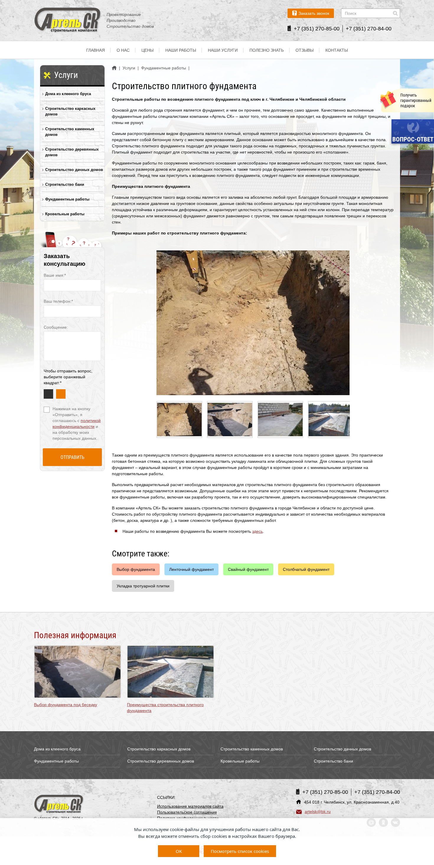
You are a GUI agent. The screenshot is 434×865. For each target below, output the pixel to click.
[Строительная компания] (59, 804)
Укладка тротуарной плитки (143, 586)
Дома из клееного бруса (68, 94)
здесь (257, 531)
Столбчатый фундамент (306, 569)
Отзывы (305, 50)
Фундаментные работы (67, 199)
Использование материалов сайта (190, 806)
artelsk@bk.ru (318, 811)
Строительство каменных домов (69, 132)
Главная (95, 50)
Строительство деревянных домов (72, 152)
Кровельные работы (64, 214)
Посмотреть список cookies (240, 851)
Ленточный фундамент (191, 569)
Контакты (336, 50)
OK (179, 851)
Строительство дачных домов (74, 169)
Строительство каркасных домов (70, 111)
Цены (147, 50)
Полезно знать (266, 50)
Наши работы (180, 50)
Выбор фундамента (136, 569)
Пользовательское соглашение (187, 812)
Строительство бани (64, 184)
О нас (123, 50)
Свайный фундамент (248, 569)
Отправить (72, 457)
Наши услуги (223, 50)
